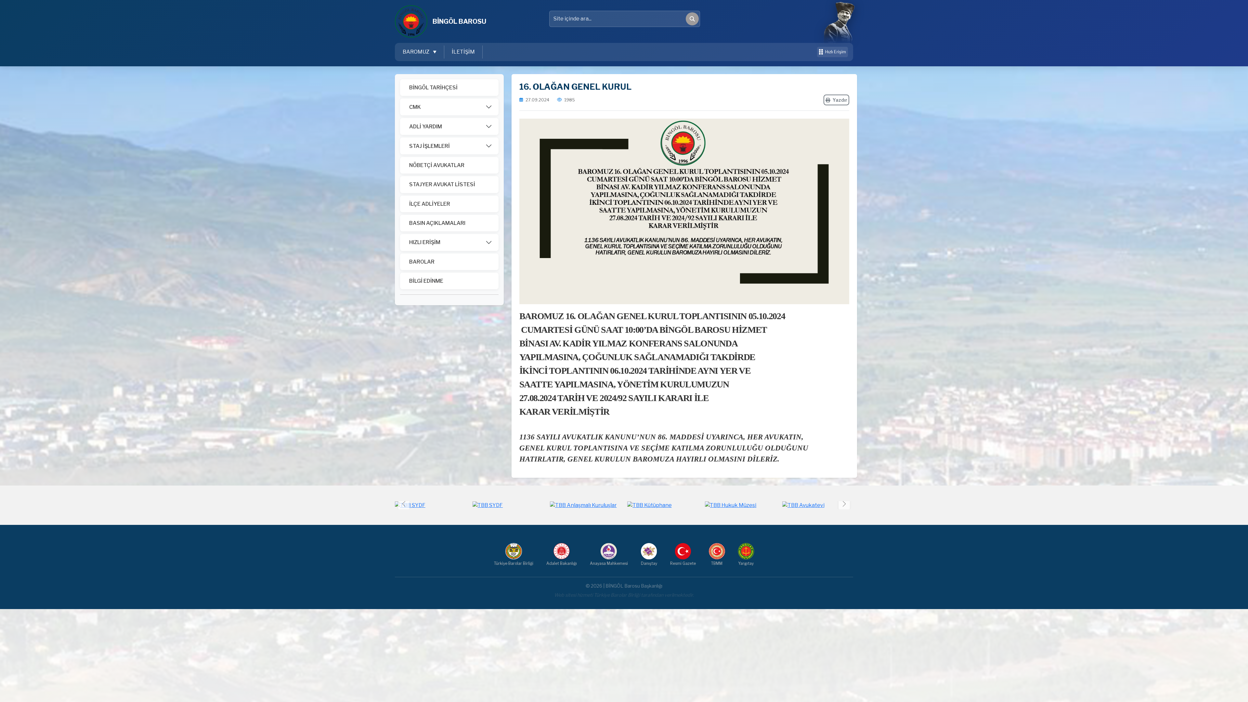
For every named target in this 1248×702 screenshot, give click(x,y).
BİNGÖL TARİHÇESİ (433, 87)
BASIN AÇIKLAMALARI (437, 223)
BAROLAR (422, 262)
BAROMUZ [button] (416, 52)
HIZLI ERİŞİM (424, 242)
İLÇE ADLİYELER (429, 204)
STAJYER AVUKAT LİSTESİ (442, 184)
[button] (844, 503)
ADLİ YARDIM (425, 127)
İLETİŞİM (463, 52)
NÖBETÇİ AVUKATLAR (436, 165)
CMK (415, 107)
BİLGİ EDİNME (426, 281)
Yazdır (840, 100)
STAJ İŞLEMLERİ (429, 146)
